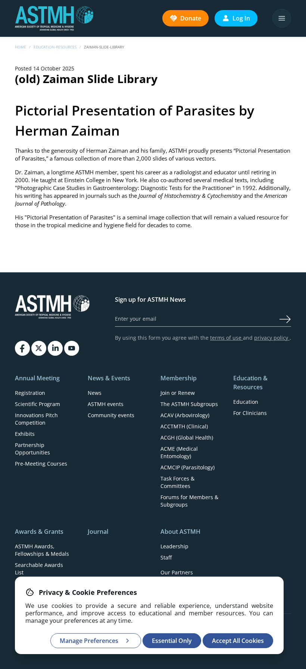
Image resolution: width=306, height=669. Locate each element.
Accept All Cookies (238, 641)
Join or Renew (177, 392)
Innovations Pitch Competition (36, 419)
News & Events (109, 378)
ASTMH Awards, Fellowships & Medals (42, 550)
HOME (20, 47)
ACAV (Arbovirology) (184, 415)
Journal (98, 531)
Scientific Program (37, 404)
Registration (30, 392)
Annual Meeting (37, 378)
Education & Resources (250, 382)
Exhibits (25, 433)
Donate (190, 18)
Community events (111, 415)
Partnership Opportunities (32, 448)
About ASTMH (180, 531)
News (95, 392)
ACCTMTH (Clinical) (184, 426)
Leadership (174, 546)
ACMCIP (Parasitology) (187, 467)
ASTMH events (106, 404)
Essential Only (172, 641)
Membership (178, 378)
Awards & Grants (39, 531)
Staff (166, 557)
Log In (241, 18)
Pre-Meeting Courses (41, 463)
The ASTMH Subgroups (189, 404)
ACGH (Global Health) (186, 437)
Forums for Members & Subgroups (189, 501)
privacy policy (272, 337)
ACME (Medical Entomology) (179, 452)
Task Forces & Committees (177, 482)
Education (245, 401)
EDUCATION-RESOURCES (55, 47)
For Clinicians (250, 412)
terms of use (226, 337)
